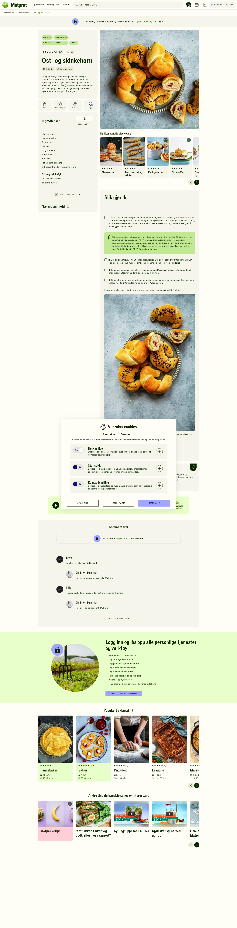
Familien (47, 37)
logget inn (120, 538)
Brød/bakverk (61, 37)
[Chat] (188, 5)
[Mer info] (90, 124)
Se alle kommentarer (118, 618)
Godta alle (154, 503)
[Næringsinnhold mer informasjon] (68, 206)
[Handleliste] (204, 5)
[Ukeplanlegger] (196, 5)
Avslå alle (82, 503)
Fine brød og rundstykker (54, 43)
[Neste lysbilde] (196, 182)
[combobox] (128, 5)
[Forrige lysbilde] (191, 182)
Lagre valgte (118, 503)
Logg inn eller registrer (146, 21)
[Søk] (77, 5)
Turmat (74, 43)
